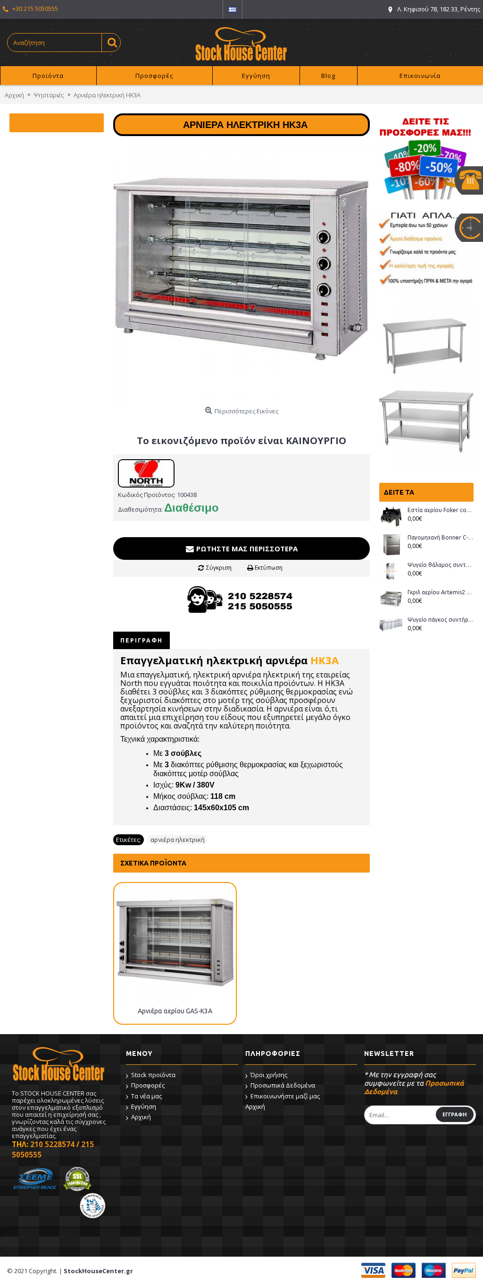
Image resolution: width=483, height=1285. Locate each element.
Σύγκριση (219, 568)
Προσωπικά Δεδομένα (282, 1085)
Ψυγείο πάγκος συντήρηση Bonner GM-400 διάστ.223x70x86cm (441, 620)
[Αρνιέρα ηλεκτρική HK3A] (241, 274)
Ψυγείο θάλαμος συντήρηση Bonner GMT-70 (441, 565)
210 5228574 (52, 1144)
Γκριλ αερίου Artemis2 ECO (441, 592)
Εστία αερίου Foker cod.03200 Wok (441, 510)
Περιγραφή (141, 640)
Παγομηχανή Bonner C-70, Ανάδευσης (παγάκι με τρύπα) (441, 537)
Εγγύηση (143, 1106)
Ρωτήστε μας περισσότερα (246, 548)
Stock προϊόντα (153, 1075)
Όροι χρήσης (268, 1075)
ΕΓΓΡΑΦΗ (454, 1114)
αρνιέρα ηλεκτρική (177, 839)
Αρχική (141, 1117)
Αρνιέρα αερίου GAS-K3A (175, 1011)
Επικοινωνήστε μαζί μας (285, 1096)
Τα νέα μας (146, 1096)
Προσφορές (148, 1085)
